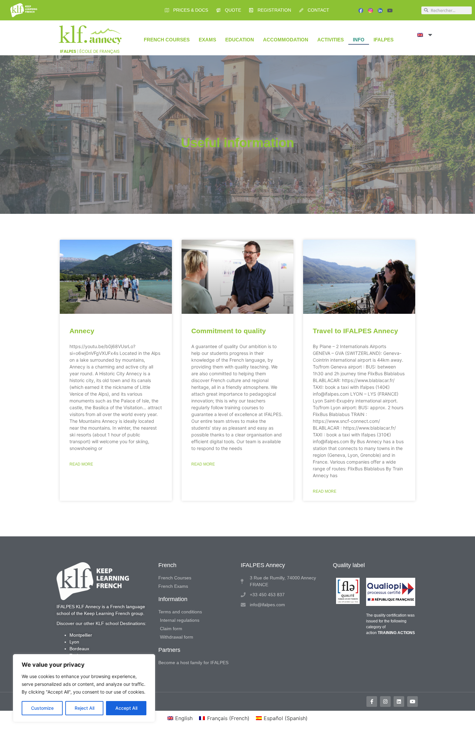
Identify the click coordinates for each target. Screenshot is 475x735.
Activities (330, 39)
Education (239, 39)
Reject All (84, 708)
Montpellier (80, 635)
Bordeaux (79, 648)
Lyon (74, 641)
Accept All (126, 708)
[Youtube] (389, 10)
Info (358, 39)
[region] (84, 688)
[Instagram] (385, 701)
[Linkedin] (399, 701)
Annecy (81, 331)
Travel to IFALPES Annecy (355, 331)
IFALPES (384, 39)
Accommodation (285, 39)
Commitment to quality (228, 331)
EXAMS (207, 39)
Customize (42, 708)
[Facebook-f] (371, 701)
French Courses (167, 39)
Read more (81, 464)
